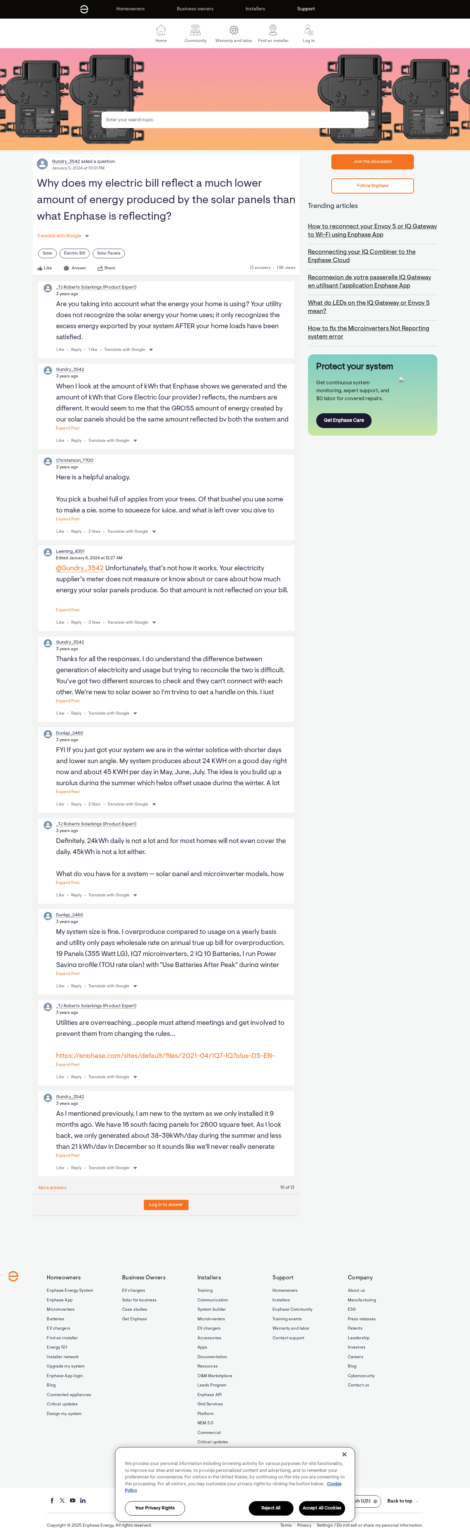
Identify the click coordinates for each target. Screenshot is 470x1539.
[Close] (344, 1454)
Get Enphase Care (344, 420)
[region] (235, 1484)
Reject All (270, 1508)
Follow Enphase (372, 186)
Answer (79, 268)
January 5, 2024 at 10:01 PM (78, 168)
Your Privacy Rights (155, 1508)
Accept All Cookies (322, 1508)
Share (109, 268)
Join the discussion (373, 161)
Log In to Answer (166, 1205)
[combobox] (235, 120)
